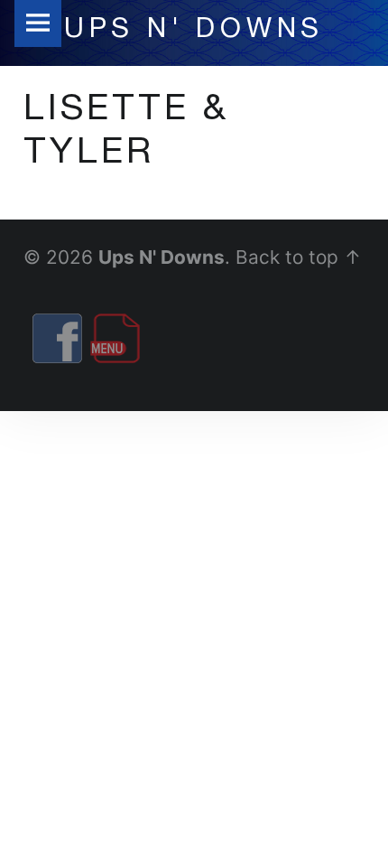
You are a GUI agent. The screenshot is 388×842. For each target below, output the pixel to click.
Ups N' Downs (161, 257)
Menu (37, 23)
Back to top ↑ (299, 257)
